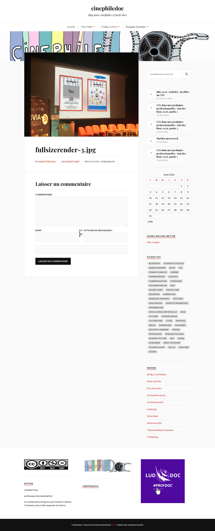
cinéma (174, 272)
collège (173, 276)
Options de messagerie (98, 230)
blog (172, 268)
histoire (178, 299)
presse (176, 330)
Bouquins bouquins (136, 26)
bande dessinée (157, 268)
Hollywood (155, 303)
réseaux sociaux (174, 334)
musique (180, 321)
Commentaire (44, 195)
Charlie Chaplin (158, 272)
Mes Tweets (153, 242)
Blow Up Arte (154, 381)
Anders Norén (135, 525)
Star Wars (154, 343)
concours (176, 281)
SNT (172, 338)
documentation (158, 285)
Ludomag (151, 409)
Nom (38, 230)
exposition (172, 290)
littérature (155, 321)
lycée (169, 321)
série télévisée (172, 343)
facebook (154, 294)
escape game (156, 290)
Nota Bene (152, 416)
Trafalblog (152, 436)
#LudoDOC (154, 263)
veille (171, 347)
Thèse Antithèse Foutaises (160, 430)
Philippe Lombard (159, 330)
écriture (184, 347)
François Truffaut (159, 299)
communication (158, 281)
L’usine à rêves (109, 26)
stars (181, 338)
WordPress (105, 525)
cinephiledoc (107, 8)
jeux (183, 312)
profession (155, 334)
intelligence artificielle (163, 312)
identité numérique (177, 303)
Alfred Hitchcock (174, 263)
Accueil (71, 26)
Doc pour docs (154, 388)
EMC (173, 285)
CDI (180, 268)
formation (169, 294)
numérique (165, 325)
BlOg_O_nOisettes (156, 374)
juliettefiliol (47, 161)
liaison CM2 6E (169, 316)
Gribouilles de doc (156, 395)
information (156, 307)
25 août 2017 (72, 161)
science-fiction (157, 338)
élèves (152, 352)
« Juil (150, 222)
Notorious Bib (154, 423)
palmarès (180, 325)
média (152, 325)
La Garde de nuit (155, 402)
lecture (153, 316)
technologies (157, 347)
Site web (81, 233)
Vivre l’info (86, 26)
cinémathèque (157, 276)
